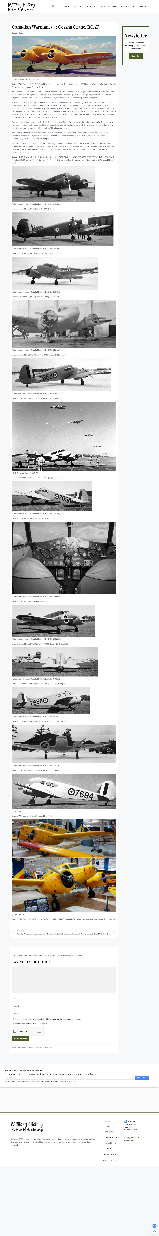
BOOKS (77, 6)
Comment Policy (42, 955)
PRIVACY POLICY (110, 1161)
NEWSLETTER (127, 6)
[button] (53, 6)
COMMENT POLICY (109, 1155)
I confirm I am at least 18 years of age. (30, 1024)
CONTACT (144, 6)
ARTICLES (90, 6)
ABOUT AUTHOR (108, 6)
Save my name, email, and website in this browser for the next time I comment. (47, 1019)
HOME (66, 6)
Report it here (48, 1047)
